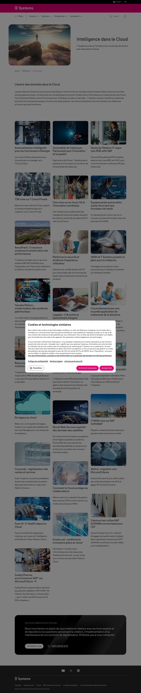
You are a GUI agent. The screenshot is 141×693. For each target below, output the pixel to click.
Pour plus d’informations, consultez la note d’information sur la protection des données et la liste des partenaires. (70, 356)
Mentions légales (56, 361)
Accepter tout (107, 368)
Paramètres (37, 368)
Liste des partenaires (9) (73, 361)
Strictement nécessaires (87, 368)
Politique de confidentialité (38, 361)
